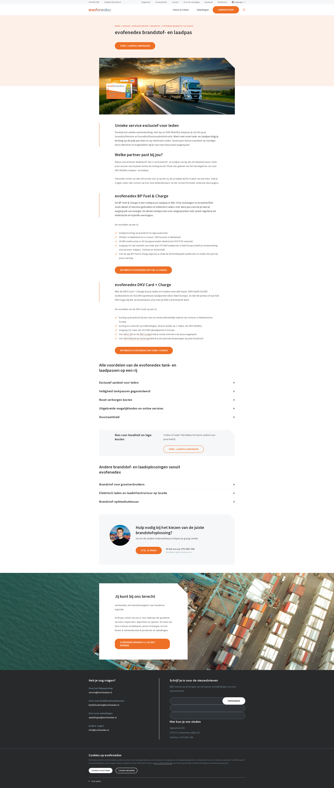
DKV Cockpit (146, 334)
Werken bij (222, 2)
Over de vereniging (191, 2)
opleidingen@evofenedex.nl (103, 717)
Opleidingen (203, 9)
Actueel (175, 2)
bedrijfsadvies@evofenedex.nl (104, 704)
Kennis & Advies (181, 9)
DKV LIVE (128, 334)
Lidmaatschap (226, 9)
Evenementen (161, 2)
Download (209, 2)
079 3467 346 (187, 548)
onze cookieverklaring (163, 763)
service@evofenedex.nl (100, 692)
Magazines (146, 2)
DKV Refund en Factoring (136, 338)
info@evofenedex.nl (112, 2)
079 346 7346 (94, 2)
